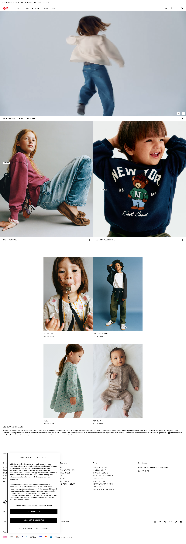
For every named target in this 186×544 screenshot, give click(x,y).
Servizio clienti (100, 467)
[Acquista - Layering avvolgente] (182, 239)
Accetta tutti (34, 511)
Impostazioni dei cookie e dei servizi (33, 529)
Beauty (55, 8)
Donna (18, 8)
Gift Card (7, 481)
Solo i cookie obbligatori (34, 520)
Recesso (97, 487)
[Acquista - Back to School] (89, 239)
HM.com (6, 453)
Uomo (26, 8)
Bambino (36, 8)
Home (45, 8)
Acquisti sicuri (99, 481)
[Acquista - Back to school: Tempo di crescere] (182, 118)
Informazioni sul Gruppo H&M (61, 470)
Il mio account (99, 470)
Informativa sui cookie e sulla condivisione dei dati (34, 505)
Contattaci (98, 478)
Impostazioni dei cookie (103, 489)
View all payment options (64, 537)
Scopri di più (143, 471)
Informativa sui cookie (103, 484)
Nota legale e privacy (103, 475)
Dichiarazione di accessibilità (61, 484)
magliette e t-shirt (94, 430)
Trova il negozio (100, 473)
